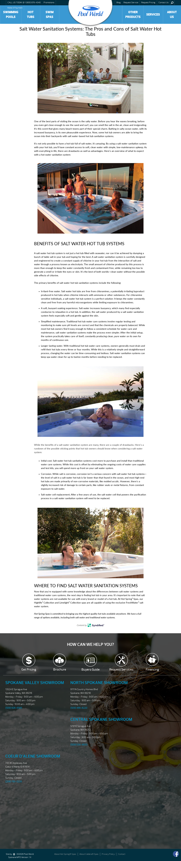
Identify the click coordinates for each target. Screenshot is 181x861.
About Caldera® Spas (88, 854)
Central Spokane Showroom (101, 719)
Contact (121, 854)
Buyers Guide (90, 669)
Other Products (133, 14)
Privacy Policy (108, 854)
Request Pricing (148, 2)
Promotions (49, 2)
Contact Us (163, 2)
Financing (152, 669)
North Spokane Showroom (99, 682)
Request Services (121, 669)
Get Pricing (28, 669)
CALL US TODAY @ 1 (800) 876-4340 (24, 2)
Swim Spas (50, 14)
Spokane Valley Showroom (34, 682)
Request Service (130, 2)
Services (153, 14)
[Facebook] (176, 854)
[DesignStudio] (14, 854)
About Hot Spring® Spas (65, 854)
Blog (118, 2)
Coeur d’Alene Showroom (32, 756)
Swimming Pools (10, 14)
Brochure (59, 669)
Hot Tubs (30, 14)
